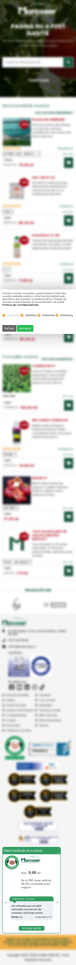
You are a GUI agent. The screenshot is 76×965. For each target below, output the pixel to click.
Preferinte (48, 315)
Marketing (66, 315)
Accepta (25, 328)
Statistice (31, 315)
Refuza (9, 328)
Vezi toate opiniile (31, 928)
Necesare (13, 315)
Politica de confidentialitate (20, 305)
